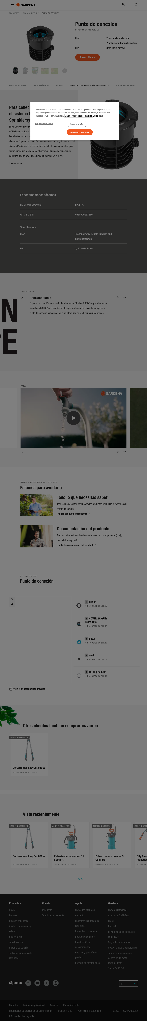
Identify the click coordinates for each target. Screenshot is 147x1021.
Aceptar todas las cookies (79, 132)
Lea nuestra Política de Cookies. (79, 115)
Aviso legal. (98, 115)
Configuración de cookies (44, 123)
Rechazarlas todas (77, 124)
